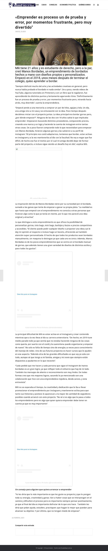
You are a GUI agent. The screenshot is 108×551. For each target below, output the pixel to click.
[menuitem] (35, 4)
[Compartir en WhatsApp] (63, 532)
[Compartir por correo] (83, 532)
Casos (17, 32)
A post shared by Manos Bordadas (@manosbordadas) (43, 327)
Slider (23, 32)
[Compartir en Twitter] (44, 532)
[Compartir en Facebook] (25, 532)
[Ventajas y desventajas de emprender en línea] (106, 275)
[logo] (22, 4)
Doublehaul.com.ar (66, 548)
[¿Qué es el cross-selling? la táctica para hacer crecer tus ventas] (1, 275)
